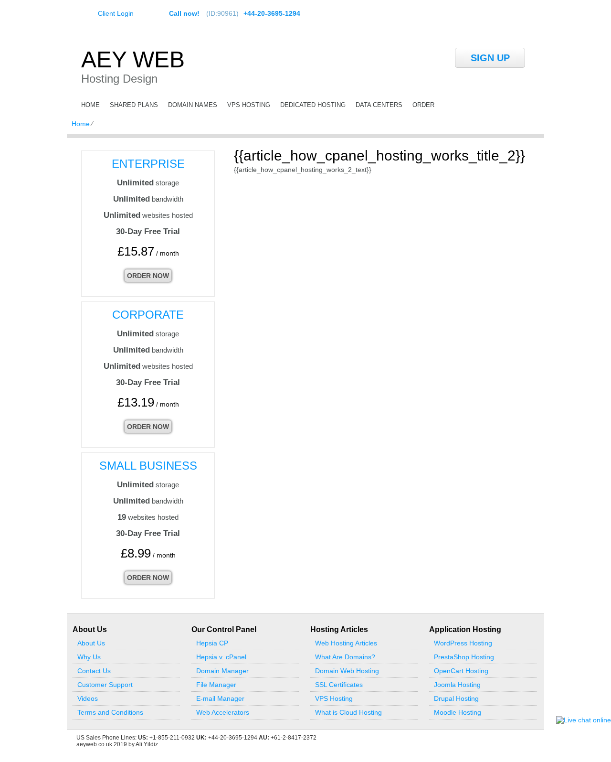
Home (90, 104)
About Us (91, 643)
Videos (87, 698)
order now (148, 275)
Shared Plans (134, 104)
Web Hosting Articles (346, 643)
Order (423, 104)
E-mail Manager (220, 698)
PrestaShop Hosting (464, 657)
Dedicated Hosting (313, 104)
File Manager (216, 684)
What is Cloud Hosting (348, 712)
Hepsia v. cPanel (221, 657)
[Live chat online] (583, 720)
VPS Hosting (248, 104)
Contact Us (94, 671)
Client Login (116, 13)
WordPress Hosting (463, 643)
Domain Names (192, 104)
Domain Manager (222, 671)
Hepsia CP (212, 643)
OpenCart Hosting (461, 671)
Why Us (89, 657)
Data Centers (379, 104)
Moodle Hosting (457, 712)
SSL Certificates (339, 684)
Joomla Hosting (457, 684)
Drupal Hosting (456, 698)
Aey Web (133, 60)
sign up (490, 58)
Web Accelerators (222, 712)
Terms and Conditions (110, 712)
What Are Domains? (345, 657)
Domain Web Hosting (347, 671)
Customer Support (105, 684)
